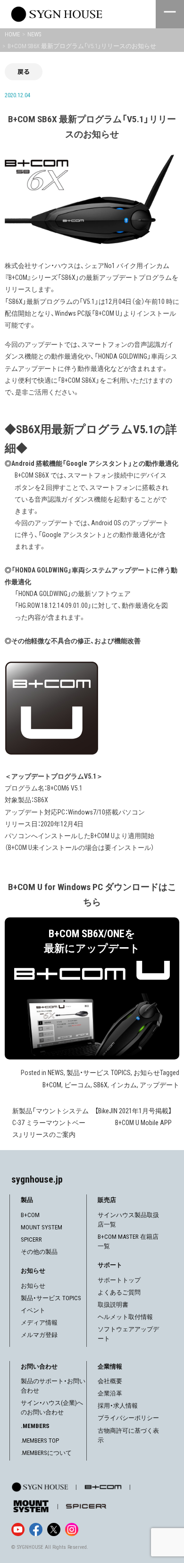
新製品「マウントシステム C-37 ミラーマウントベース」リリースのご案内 (50, 1122)
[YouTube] (18, 1529)
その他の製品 (39, 1251)
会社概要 (110, 1381)
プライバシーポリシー (128, 1417)
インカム (123, 1085)
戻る (23, 71)
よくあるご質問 (119, 1292)
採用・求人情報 (118, 1405)
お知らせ (147, 1072)
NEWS (56, 1072)
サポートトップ (119, 1280)
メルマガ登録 (39, 1334)
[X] (53, 1529)
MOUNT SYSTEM (41, 1227)
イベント (33, 1310)
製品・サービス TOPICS (99, 1072)
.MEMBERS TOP (40, 1440)
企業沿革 (110, 1393)
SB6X (100, 1085)
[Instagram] (71, 1529)
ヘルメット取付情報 (125, 1316)
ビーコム (77, 1085)
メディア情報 (39, 1322)
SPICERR (31, 1239)
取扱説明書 (113, 1304)
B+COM (51, 1085)
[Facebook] (35, 1529)
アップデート (159, 1085)
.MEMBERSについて (46, 1452)
